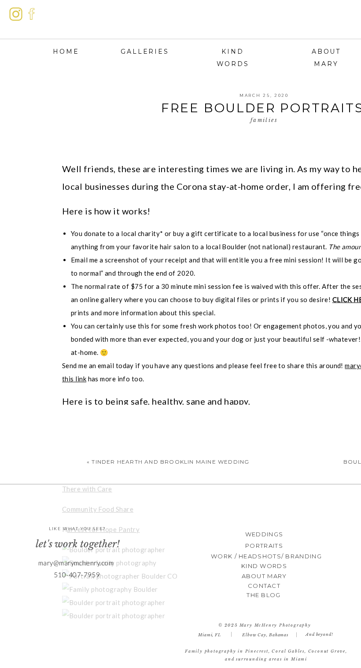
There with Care (87, 489)
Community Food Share (97, 509)
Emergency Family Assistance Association (127, 468)
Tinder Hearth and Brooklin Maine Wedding (170, 461)
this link (74, 379)
